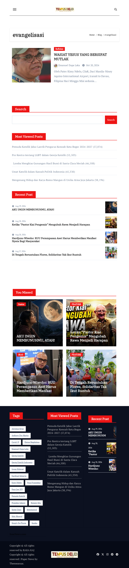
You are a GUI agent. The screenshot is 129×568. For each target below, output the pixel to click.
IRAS (20, 354)
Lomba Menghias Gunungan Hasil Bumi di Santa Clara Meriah (48, 163)
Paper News (27, 559)
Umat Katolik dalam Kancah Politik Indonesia (38, 171)
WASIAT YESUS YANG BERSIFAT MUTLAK (80, 56)
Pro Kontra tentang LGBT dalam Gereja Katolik (39, 155)
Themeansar (16, 563)
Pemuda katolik (18, 496)
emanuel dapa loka (20, 449)
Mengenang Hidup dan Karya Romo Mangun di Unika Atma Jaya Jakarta (53, 180)
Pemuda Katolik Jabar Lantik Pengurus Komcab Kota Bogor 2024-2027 (52, 146)
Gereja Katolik (18, 455)
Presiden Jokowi (18, 503)
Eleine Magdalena (32, 442)
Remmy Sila (36, 503)
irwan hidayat (18, 469)
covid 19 (15, 442)
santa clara (16, 509)
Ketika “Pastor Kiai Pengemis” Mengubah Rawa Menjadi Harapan (51, 224)
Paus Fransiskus (34, 482)
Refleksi (59, 48)
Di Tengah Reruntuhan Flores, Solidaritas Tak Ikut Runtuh (46, 254)
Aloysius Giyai (18, 429)
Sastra (21, 304)
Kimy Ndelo (17, 482)
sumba (34, 523)
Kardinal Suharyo (19, 476)
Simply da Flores (19, 523)
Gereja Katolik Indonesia (22, 462)
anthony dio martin (20, 435)
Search (20, 109)
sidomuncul (32, 509)
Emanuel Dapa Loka (70, 65)
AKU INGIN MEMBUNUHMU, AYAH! (33, 209)
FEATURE (76, 304)
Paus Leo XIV (17, 489)
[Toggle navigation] (14, 9)
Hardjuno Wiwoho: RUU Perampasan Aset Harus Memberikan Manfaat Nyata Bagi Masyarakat (54, 240)
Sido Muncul (17, 516)
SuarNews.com (20, 271)
